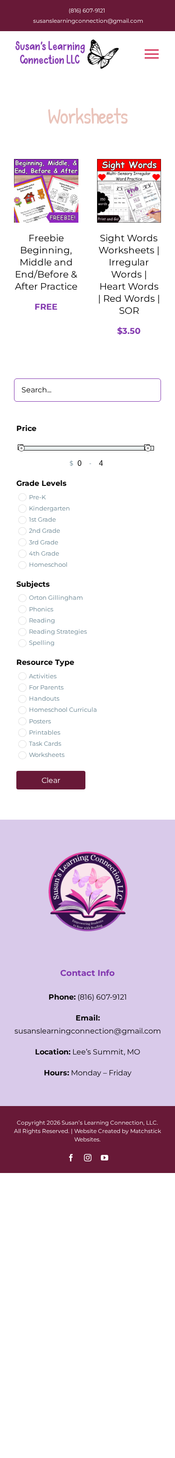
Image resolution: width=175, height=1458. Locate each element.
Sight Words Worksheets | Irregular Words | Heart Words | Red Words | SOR (129, 274)
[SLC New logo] (87, 837)
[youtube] (104, 1157)
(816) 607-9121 (87, 10)
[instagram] (87, 1157)
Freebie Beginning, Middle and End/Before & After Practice (46, 262)
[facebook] (71, 1157)
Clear (51, 780)
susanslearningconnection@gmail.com (88, 20)
